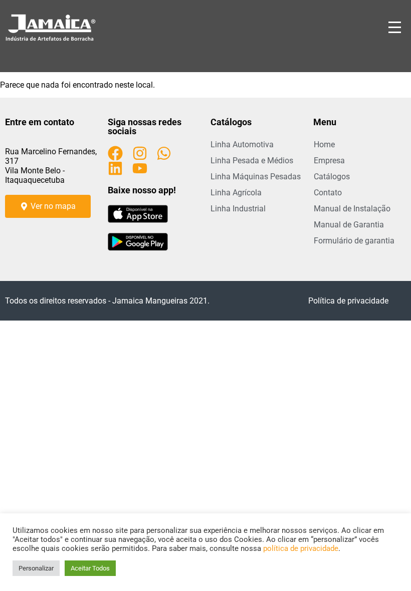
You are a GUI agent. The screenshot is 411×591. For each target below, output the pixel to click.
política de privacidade (300, 548)
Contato (328, 192)
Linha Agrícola (236, 192)
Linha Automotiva (242, 144)
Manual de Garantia (349, 224)
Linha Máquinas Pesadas (256, 176)
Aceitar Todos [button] (90, 568)
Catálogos (332, 176)
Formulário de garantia (354, 240)
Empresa (329, 160)
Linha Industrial (238, 208)
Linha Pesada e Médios (252, 160)
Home (324, 144)
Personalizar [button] (36, 568)
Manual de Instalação (352, 208)
